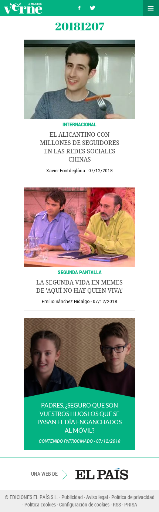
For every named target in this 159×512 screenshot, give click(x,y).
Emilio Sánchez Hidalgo (65, 301)
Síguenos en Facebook (79, 7)
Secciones (151, 8)
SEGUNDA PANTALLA (80, 272)
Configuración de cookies (84, 504)
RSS (117, 504)
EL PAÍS (101, 474)
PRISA (130, 504)
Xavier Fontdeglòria (65, 170)
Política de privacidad (133, 497)
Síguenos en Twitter (92, 7)
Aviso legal (97, 497)
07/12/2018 (100, 170)
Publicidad (72, 497)
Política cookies (40, 504)
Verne (23, 8)
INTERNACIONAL (79, 124)
